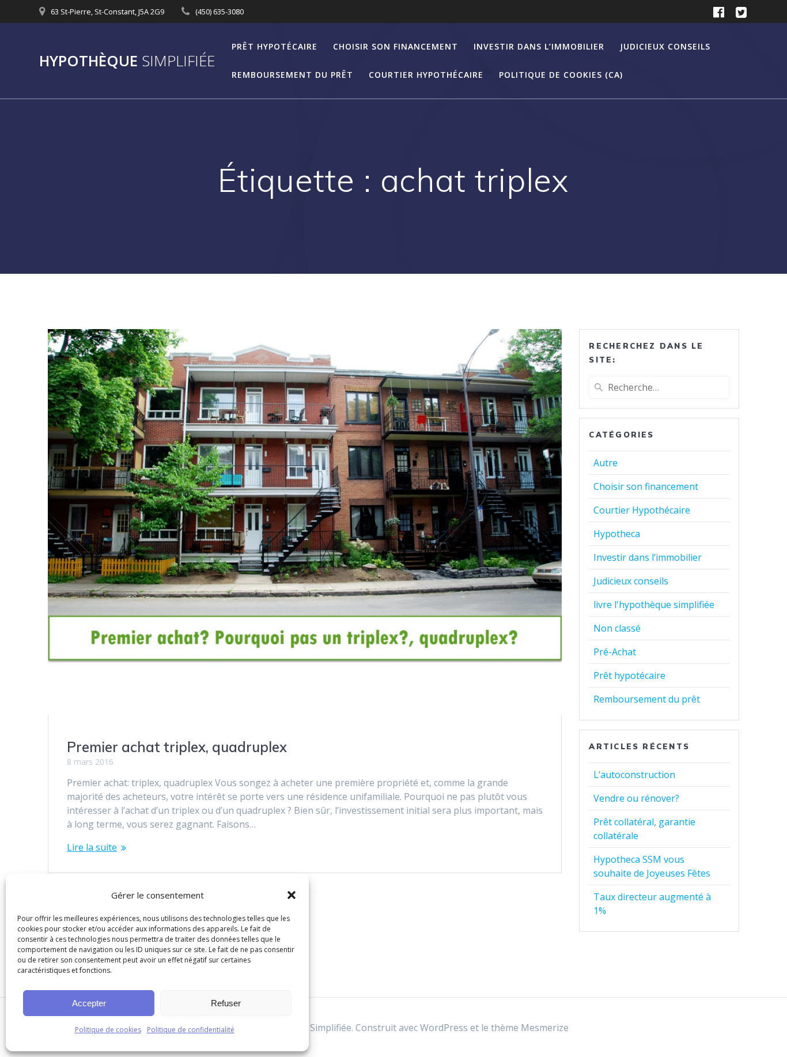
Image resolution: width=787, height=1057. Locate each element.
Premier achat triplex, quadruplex (177, 747)
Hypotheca (616, 533)
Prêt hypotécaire (274, 46)
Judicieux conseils (665, 46)
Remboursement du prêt (292, 74)
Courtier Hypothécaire (426, 74)
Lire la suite (92, 847)
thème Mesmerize (530, 1027)
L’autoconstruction (634, 774)
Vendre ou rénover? (636, 798)
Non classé (617, 628)
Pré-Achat (614, 651)
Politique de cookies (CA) (561, 74)
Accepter (89, 1003)
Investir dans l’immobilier (539, 46)
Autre (605, 462)
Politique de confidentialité (190, 1030)
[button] (291, 895)
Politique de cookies (108, 1030)
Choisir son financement (395, 46)
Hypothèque (127, 61)
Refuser (226, 1003)
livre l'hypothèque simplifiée (653, 604)
